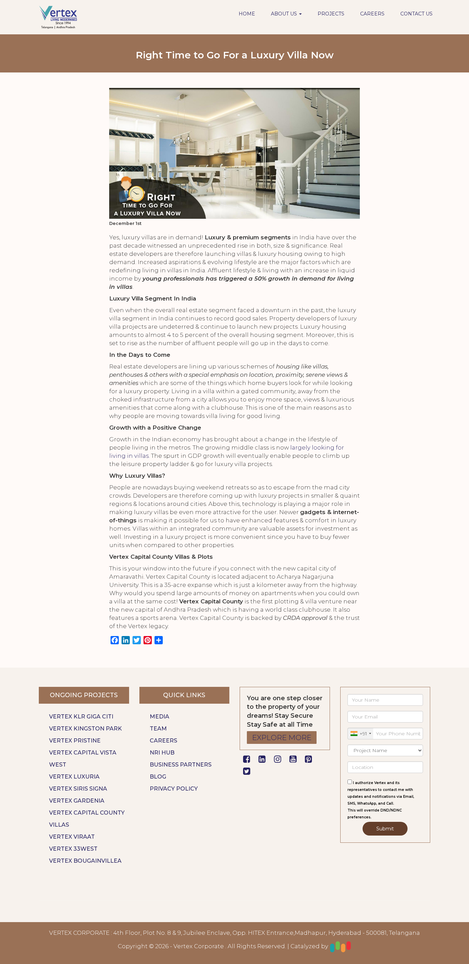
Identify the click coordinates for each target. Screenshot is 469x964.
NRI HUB (162, 752)
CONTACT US (416, 14)
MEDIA (159, 716)
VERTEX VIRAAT (72, 836)
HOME (247, 14)
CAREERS (372, 14)
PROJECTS (331, 14)
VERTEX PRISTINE (75, 740)
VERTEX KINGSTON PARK (85, 728)
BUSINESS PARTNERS (180, 764)
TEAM (158, 728)
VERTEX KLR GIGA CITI (81, 716)
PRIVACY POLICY (174, 788)
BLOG (158, 776)
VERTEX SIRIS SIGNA (78, 788)
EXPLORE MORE (281, 737)
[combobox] (360, 733)
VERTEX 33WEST (73, 849)
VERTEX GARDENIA (76, 800)
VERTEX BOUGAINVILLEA (85, 861)
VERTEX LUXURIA (74, 776)
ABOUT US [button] (284, 14)
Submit (385, 829)
